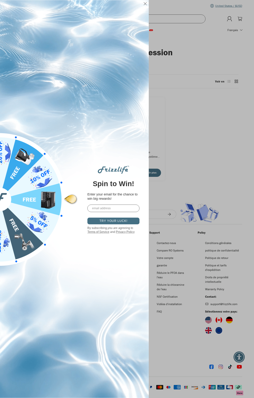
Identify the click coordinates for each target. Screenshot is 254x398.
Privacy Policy (125, 231)
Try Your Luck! (113, 220)
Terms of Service (98, 231)
